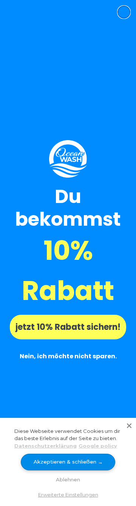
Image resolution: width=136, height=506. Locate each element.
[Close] (129, 424)
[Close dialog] (124, 12)
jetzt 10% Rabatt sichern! (68, 327)
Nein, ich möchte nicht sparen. (68, 356)
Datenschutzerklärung (45, 446)
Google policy (98, 446)
